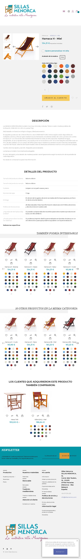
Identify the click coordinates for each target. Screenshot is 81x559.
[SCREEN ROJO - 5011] (61, 81)
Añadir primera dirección (49, 479)
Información (45, 476)
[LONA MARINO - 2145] (50, 71)
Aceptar (60, 551)
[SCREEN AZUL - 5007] (55, 81)
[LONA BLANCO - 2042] (55, 66)
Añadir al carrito (56, 98)
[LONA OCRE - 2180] (67, 71)
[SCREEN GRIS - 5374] (67, 81)
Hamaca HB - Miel (50, 342)
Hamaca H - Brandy (11, 267)
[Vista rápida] (16, 260)
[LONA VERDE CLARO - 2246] (61, 76)
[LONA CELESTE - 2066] (67, 66)
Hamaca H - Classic (30, 267)
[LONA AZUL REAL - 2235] (44, 76)
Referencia (45, 35)
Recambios (6, 479)
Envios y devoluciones (48, 502)
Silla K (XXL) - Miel (40, 419)
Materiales (25, 476)
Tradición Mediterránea (29, 495)
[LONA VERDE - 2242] (50, 76)
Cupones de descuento (48, 486)
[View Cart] (77, 11)
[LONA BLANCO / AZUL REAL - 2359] (67, 76)
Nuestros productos (8, 476)
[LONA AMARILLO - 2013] (44, 66)
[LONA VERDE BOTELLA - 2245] (55, 76)
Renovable (25, 485)
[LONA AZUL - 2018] (50, 66)
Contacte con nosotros (29, 504)
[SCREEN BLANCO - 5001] (44, 81)
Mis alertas (45, 489)
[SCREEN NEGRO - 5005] (50, 81)
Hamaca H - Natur (50, 267)
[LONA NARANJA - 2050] (61, 66)
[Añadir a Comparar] (77, 98)
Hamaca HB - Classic (70, 342)
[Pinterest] (52, 107)
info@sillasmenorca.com (68, 497)
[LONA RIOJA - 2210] (73, 71)
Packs (4, 482)
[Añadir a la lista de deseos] (73, 98)
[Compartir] (42, 107)
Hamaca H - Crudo (69, 267)
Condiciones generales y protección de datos (49, 511)
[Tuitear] (47, 107)
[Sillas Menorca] (20, 11)
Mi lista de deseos (47, 491)
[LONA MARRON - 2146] (55, 71)
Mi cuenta (46, 472)
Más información (70, 546)
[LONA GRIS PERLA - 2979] (73, 76)
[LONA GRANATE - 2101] (73, 66)
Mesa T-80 (14, 419)
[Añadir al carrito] (11, 263)
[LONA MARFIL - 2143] (44, 71)
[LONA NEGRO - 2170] (61, 71)
